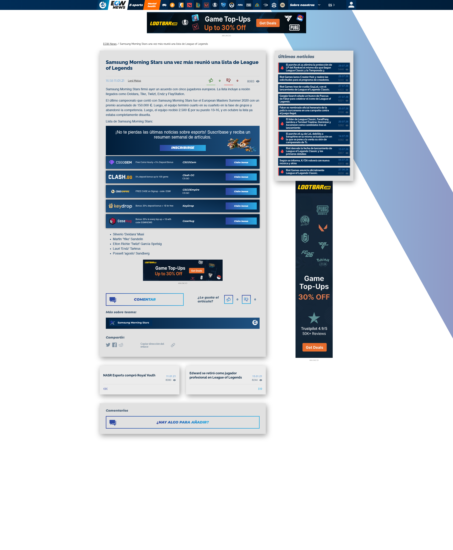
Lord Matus (134, 80)
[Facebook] (114, 345)
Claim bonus (241, 162)
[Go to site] (120, 162)
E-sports (136, 5)
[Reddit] (121, 345)
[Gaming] (164, 5)
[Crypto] (172, 5)
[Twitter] (108, 345)
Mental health (152, 5)
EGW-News (110, 43)
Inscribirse (182, 148)
